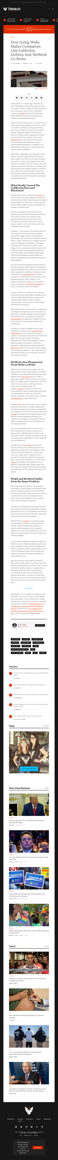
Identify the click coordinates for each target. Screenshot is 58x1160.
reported (13, 414)
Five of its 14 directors (34, 284)
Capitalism (15, 642)
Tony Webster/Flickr (42, 88)
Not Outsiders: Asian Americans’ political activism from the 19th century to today (27, 611)
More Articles (40, 625)
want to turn (15, 348)
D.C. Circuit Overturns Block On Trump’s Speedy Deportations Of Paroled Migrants (25, 1053)
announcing (26, 377)
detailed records (28, 274)
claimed (20, 389)
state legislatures (17, 652)
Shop (11, 725)
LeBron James (26, 646)
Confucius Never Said (34, 604)
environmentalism (38, 642)
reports (39, 195)
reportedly (14, 140)
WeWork (28, 652)
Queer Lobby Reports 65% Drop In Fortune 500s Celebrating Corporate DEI (29, 932)
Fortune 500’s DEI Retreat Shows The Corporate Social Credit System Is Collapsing (27, 895)
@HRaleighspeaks (23, 626)
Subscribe (37, 1147)
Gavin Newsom (15, 646)
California (25, 639)
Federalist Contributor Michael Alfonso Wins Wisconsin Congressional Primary (27, 980)
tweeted (21, 113)
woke (35, 652)
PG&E (33, 649)
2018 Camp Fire (16, 319)
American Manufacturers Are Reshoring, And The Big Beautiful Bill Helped (26, 822)
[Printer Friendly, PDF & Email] (41, 97)
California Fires (37, 639)
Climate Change (26, 642)
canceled (26, 521)
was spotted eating (17, 398)
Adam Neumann (15, 639)
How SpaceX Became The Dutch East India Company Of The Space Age (28, 858)
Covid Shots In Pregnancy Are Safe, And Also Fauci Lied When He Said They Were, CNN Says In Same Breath (27, 1090)
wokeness (43, 652)
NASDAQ (35, 646)
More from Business (19, 788)
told (19, 404)
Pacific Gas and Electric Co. (19, 649)
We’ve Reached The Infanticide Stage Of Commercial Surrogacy (26, 1016)
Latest (12, 946)
